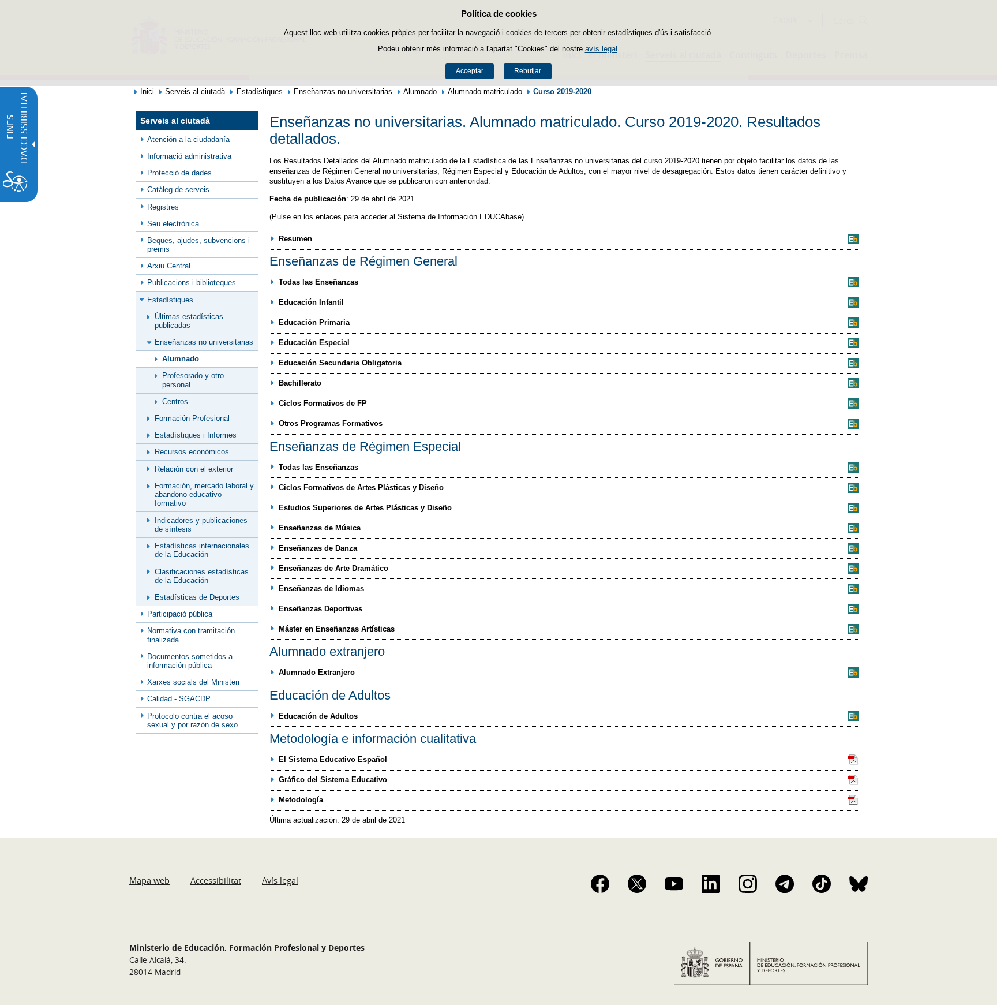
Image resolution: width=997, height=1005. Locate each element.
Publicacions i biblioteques (191, 282)
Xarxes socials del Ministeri (193, 682)
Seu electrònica (173, 223)
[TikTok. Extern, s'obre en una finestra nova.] (821, 884)
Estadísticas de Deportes (197, 597)
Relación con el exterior (194, 469)
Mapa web (149, 880)
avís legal (601, 48)
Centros (175, 401)
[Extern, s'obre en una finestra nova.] (853, 239)
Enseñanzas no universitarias (343, 91)
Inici (147, 91)
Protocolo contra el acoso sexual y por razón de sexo (192, 720)
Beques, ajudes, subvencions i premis (198, 244)
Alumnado (420, 91)
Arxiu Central (168, 265)
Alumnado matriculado (485, 91)
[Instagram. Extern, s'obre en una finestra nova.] (748, 884)
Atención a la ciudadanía (188, 139)
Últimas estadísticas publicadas (189, 321)
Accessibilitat (215, 880)
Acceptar (469, 71)
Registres (163, 207)
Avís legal (280, 880)
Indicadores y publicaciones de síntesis (201, 524)
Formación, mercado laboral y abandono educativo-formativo (204, 494)
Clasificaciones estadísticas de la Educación (202, 576)
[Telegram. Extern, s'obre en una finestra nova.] (784, 884)
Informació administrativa (189, 156)
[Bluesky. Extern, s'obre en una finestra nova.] (858, 884)
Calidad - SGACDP (179, 698)
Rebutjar (527, 71)
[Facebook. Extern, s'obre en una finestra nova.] (600, 884)
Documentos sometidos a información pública (190, 661)
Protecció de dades (179, 173)
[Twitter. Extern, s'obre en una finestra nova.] (637, 884)
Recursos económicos (192, 451)
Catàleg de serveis (178, 189)
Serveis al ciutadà (195, 91)
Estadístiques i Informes (196, 435)
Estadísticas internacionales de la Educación (202, 550)
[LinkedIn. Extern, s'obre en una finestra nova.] (711, 884)
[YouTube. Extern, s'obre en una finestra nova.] (674, 884)
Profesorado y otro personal (193, 379)
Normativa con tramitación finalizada (191, 635)
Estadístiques (260, 91)
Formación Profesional (192, 418)
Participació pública (179, 614)
